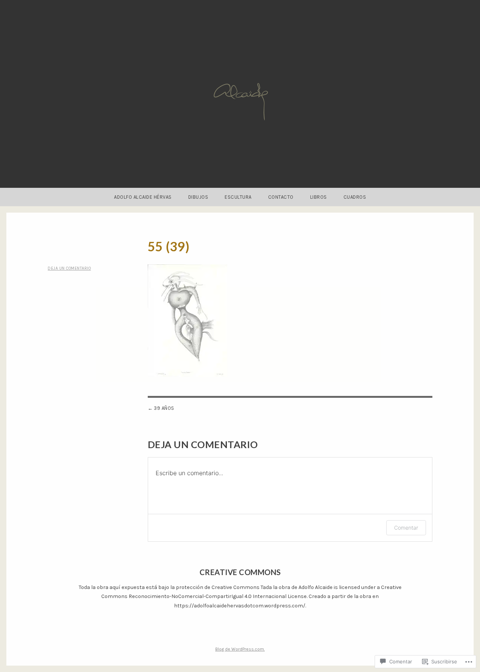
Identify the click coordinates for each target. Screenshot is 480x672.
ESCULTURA (238, 197)
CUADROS (355, 197)
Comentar (406, 527)
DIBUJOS (198, 197)
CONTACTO (281, 197)
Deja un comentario (69, 268)
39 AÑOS (164, 408)
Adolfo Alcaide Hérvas (143, 197)
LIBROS (318, 197)
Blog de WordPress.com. (240, 649)
